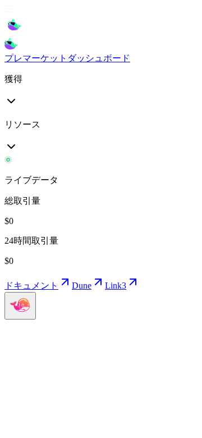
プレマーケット (35, 58)
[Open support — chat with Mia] (20, 306)
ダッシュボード (98, 58)
